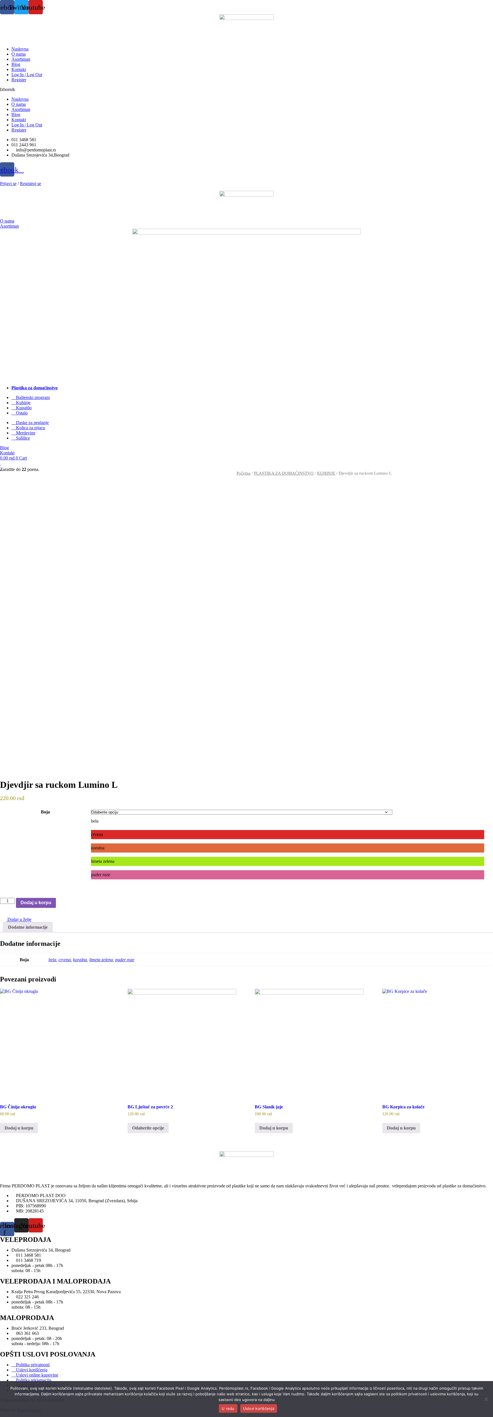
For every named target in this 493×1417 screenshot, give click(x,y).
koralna (80, 959)
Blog (15, 64)
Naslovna (20, 48)
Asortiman (20, 59)
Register (18, 79)
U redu (228, 1408)
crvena (64, 959)
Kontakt (18, 69)
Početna (243, 473)
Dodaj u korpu (36, 902)
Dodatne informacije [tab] (28, 927)
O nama (18, 54)
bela (52, 959)
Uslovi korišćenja (258, 1408)
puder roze (124, 959)
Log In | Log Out (26, 74)
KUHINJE (326, 473)
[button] (246, 89)
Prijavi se (8, 183)
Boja (45, 811)
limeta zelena (101, 959)
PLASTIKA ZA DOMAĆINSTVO (284, 473)
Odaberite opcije (148, 1127)
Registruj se (30, 183)
